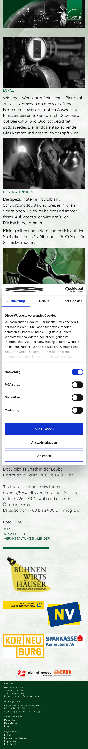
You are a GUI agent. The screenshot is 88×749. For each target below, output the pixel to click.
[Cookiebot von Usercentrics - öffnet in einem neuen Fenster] (65, 289)
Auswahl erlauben (44, 442)
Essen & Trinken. (18, 192)
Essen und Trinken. (16, 738)
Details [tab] (44, 301)
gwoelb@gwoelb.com (27, 696)
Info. (7, 726)
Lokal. (9, 90)
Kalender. (10, 720)
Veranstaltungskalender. (27, 538)
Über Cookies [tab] (72, 301)
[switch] (77, 384)
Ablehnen (44, 456)
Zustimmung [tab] (16, 301)
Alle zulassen (44, 429)
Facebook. (11, 744)
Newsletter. (15, 534)
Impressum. (11, 741)
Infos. (9, 529)
